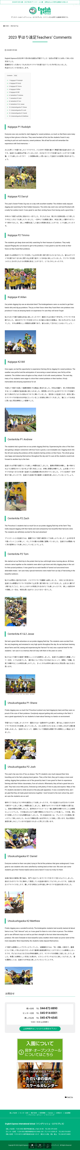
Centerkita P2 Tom (15, 101)
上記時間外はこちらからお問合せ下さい (40, 1029)
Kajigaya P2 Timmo (15, 86)
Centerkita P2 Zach (15, 98)
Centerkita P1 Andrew (16, 95)
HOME (7, 26)
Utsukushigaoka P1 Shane (18, 107)
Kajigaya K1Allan (14, 89)
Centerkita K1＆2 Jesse (16, 104)
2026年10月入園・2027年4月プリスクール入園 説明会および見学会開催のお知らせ (40, 2)
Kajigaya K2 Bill (14, 92)
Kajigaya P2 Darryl (15, 83)
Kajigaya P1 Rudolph (16, 80)
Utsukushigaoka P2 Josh (17, 110)
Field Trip (15, 26)
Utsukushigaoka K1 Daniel (18, 113)
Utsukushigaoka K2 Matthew (18, 116)
